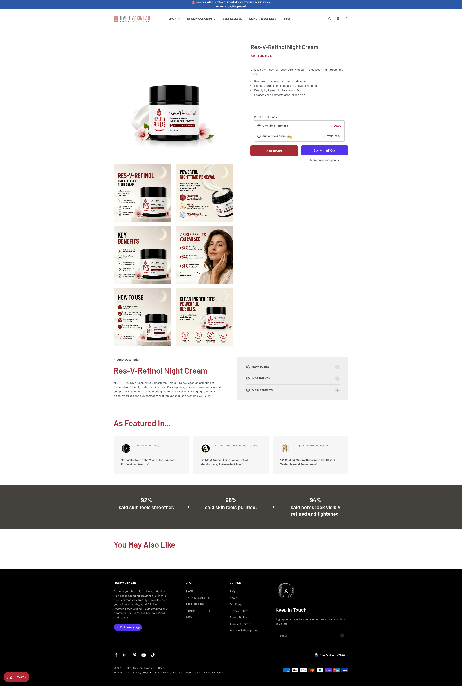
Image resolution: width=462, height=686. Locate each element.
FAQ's (233, 591)
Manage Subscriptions (244, 630)
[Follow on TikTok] (153, 655)
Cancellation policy (212, 672)
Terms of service (161, 672)
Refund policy (121, 672)
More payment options (324, 160)
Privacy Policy (239, 611)
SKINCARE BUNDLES (262, 18)
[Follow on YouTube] (143, 655)
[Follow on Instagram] (125, 655)
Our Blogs (236, 604)
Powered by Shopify (155, 667)
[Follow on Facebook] (116, 655)
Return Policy (238, 617)
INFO (287, 18)
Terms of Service (241, 624)
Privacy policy (140, 672)
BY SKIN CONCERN (199, 18)
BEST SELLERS (232, 18)
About (233, 598)
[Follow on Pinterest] (134, 655)
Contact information (186, 672)
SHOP (172, 18)
